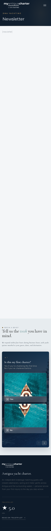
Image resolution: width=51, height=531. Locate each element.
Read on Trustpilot (14, 518)
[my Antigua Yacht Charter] (16, 5)
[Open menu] (45, 5)
